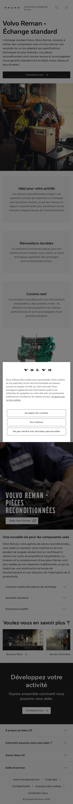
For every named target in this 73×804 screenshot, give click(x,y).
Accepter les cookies (36, 413)
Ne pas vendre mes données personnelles (36, 431)
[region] (36, 402)
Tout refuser (36, 422)
